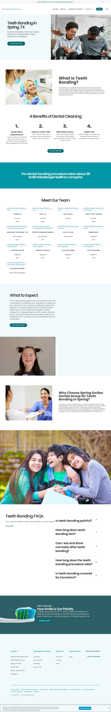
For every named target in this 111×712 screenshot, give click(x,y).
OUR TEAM (55, 9)
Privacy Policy (15, 690)
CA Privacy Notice (75, 690)
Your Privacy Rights (85, 708)
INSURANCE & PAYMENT (42, 651)
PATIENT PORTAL (75, 651)
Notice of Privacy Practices (29, 690)
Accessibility (28, 692)
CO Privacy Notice (88, 690)
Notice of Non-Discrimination (59, 690)
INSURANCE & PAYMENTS (76, 9)
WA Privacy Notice (16, 692)
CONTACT (14, 651)
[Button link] (107, 9)
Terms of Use (44, 690)
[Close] (108, 708)
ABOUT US (88, 9)
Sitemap (36, 692)
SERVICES (62, 9)
